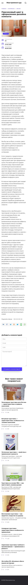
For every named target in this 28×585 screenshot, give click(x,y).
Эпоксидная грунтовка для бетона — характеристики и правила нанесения (14, 404)
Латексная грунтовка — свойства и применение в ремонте (14, 453)
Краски (6, 33)
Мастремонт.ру (14, 3)
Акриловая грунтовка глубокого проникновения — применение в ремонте (13, 546)
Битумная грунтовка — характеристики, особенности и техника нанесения (13, 420)
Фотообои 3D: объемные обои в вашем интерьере (13, 562)
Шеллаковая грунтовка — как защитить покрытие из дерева (12, 514)
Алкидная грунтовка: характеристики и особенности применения (13, 530)
